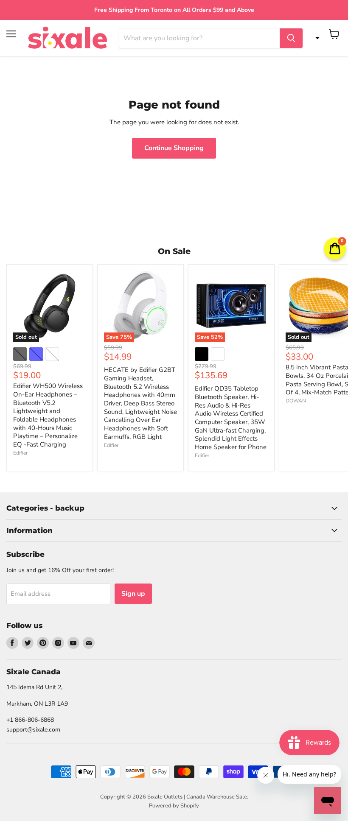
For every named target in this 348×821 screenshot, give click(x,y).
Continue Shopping (174, 148)
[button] (315, 38)
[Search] (291, 38)
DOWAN (296, 400)
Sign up (133, 593)
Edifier (20, 453)
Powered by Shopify (174, 806)
